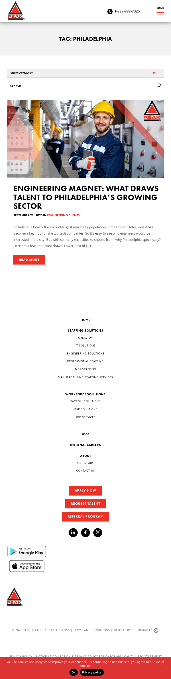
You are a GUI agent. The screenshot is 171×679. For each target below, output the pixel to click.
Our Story (85, 462)
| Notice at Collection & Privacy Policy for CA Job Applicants (84, 656)
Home (85, 320)
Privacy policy (92, 672)
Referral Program (86, 516)
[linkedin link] (75, 532)
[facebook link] (87, 532)
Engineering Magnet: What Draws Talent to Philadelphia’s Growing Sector (86, 197)
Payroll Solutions (85, 401)
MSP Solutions (86, 409)
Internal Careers (85, 445)
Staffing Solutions (85, 331)
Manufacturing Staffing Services (85, 377)
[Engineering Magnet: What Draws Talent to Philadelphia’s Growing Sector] (85, 139)
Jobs (85, 434)
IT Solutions (85, 345)
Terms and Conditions (91, 630)
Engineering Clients (63, 215)
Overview (85, 337)
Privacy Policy (21, 656)
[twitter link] (97, 533)
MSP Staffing (85, 369)
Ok (74, 672)
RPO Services (85, 417)
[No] (165, 668)
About (85, 456)
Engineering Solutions (85, 353)
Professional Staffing (85, 361)
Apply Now (85, 490)
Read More (29, 259)
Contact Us (85, 470)
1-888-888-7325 (127, 11)
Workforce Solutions (85, 394)
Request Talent (85, 503)
